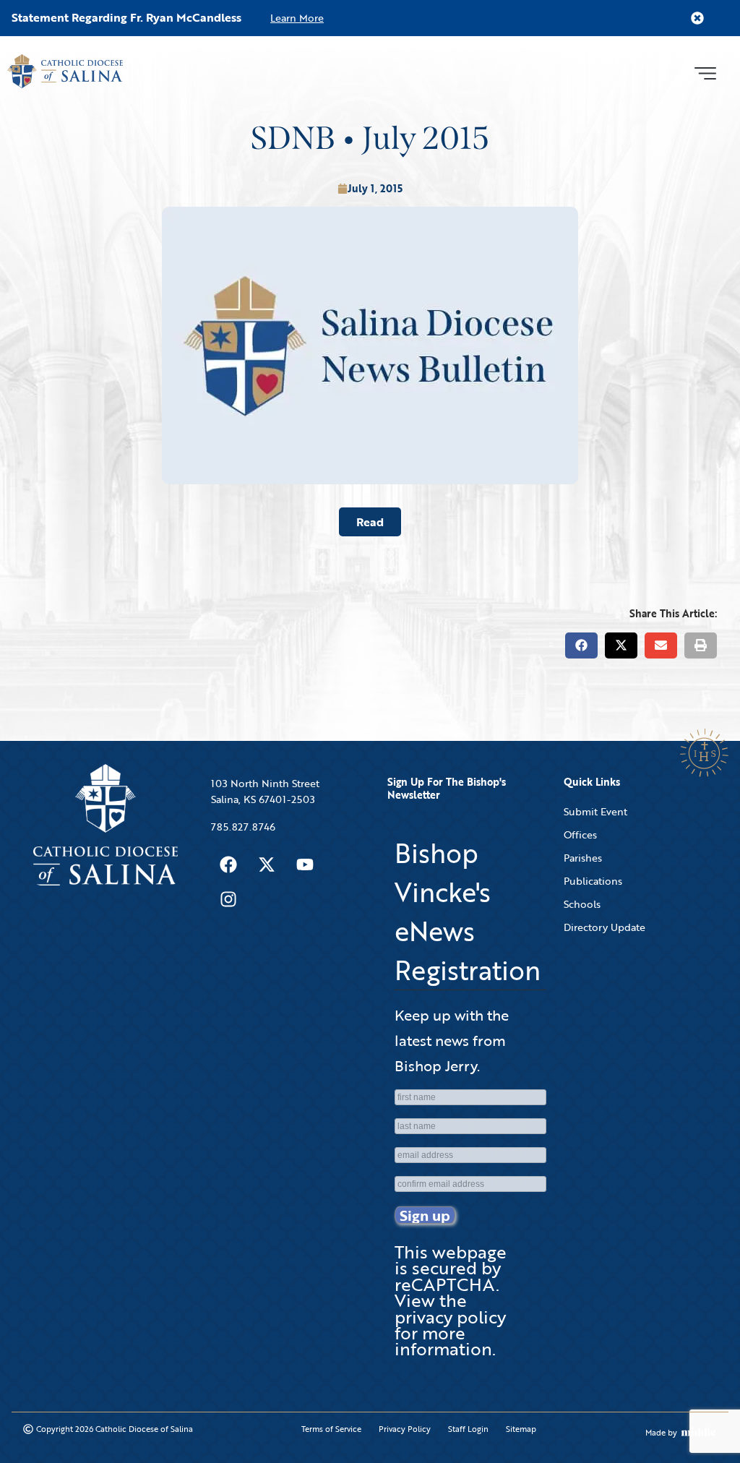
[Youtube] (305, 864)
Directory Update (604, 927)
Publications (593, 880)
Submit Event (595, 811)
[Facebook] (228, 864)
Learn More (297, 17)
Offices (580, 834)
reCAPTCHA (445, 1284)
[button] (705, 71)
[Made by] (699, 1432)
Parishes (583, 857)
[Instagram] (228, 899)
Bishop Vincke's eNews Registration (468, 911)
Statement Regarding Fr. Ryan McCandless (126, 17)
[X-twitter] (266, 864)
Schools (582, 903)
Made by (661, 1432)
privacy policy (450, 1316)
